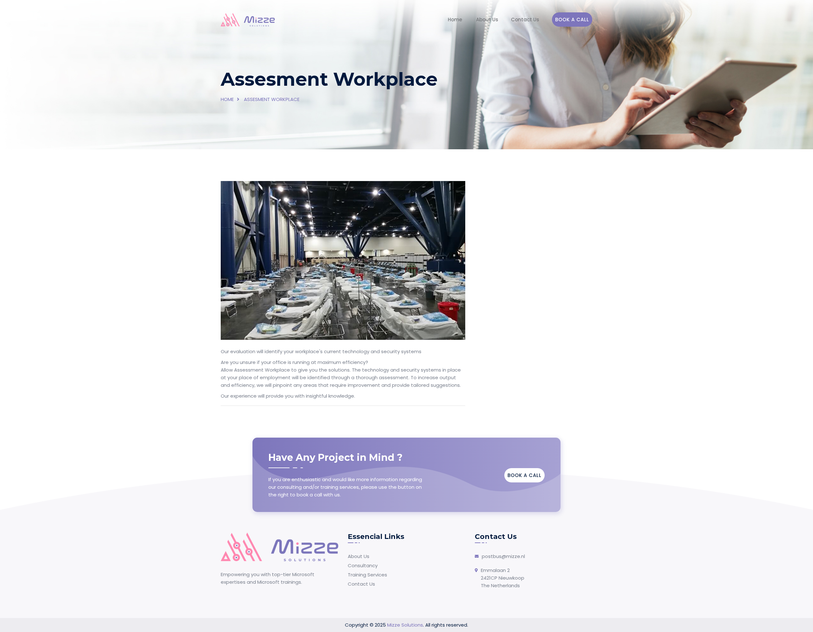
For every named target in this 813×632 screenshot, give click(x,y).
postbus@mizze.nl (503, 556)
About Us (487, 19)
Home (455, 19)
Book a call (572, 19)
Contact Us (525, 19)
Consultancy (363, 565)
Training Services (367, 574)
